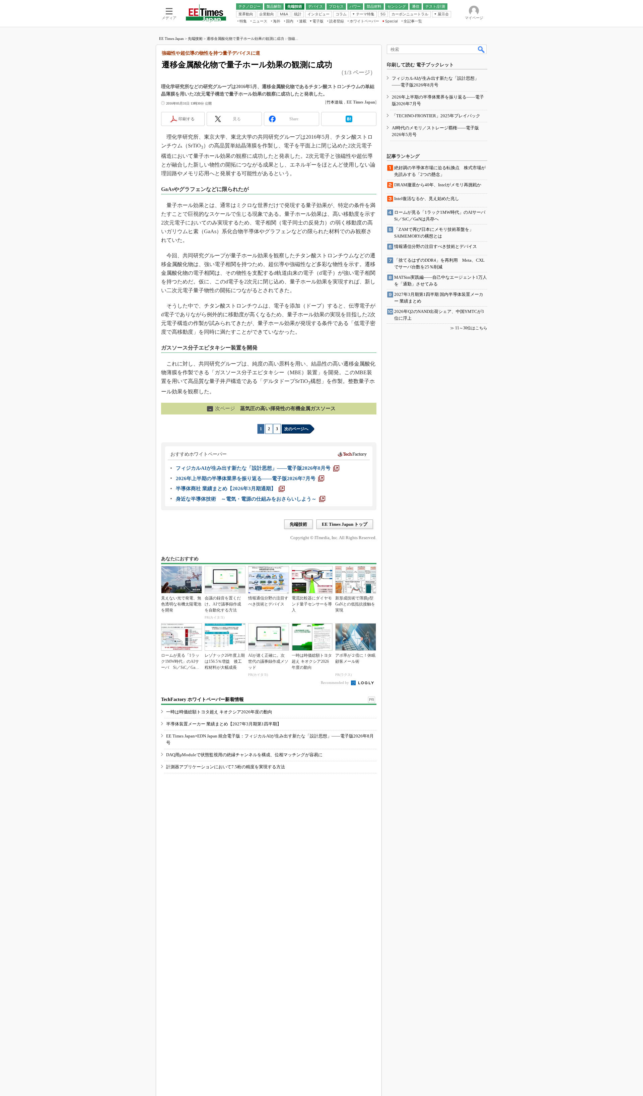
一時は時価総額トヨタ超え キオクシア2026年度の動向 (219, 711)
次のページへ (296, 429)
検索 (482, 49)
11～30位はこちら (471, 328)
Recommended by (335, 683)
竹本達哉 (335, 102)
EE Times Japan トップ (344, 524)
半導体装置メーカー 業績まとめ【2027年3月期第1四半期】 (223, 723)
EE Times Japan (171, 39)
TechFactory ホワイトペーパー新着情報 (202, 699)
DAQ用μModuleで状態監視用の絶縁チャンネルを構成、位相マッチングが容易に (244, 754)
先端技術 (195, 39)
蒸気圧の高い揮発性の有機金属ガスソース (272, 408)
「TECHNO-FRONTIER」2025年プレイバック (436, 115)
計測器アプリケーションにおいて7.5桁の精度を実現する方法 (225, 766)
